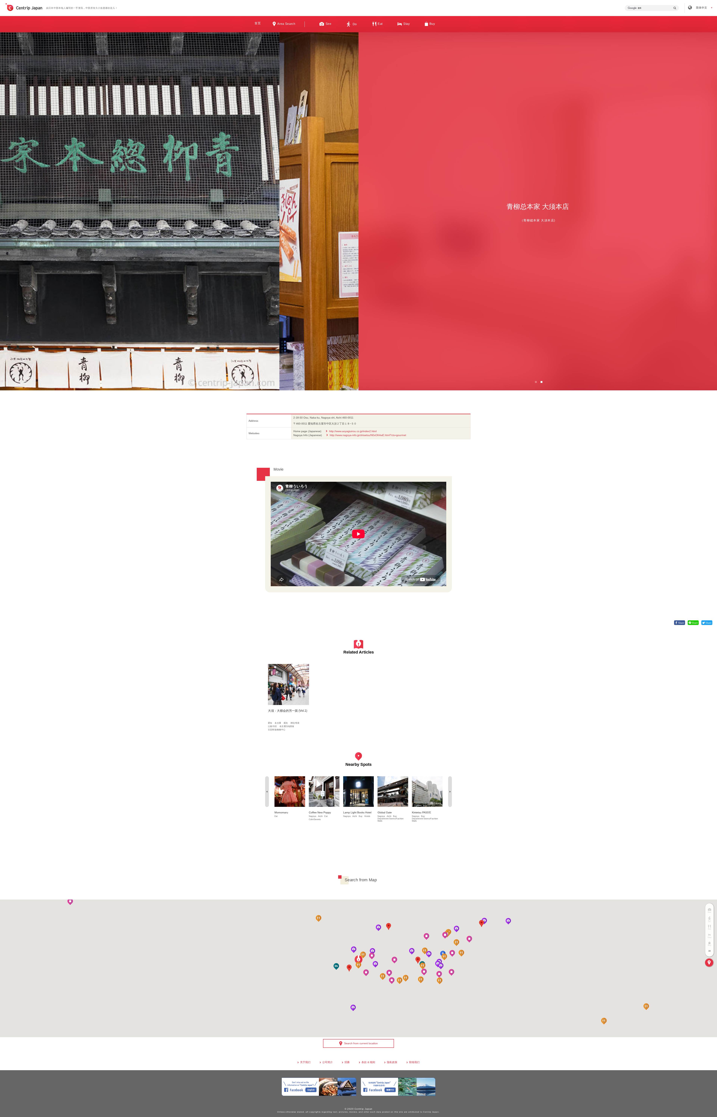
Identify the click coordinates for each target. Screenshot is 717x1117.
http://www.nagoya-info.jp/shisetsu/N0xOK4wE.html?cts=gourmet (368, 435)
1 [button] (536, 382)
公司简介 (327, 1062)
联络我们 (414, 1062)
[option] (179, 211)
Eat (276, 816)
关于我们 (305, 1062)
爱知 (270, 723)
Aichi (320, 816)
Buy (360, 816)
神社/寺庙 (295, 723)
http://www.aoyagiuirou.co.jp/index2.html (353, 431)
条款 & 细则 (368, 1062)
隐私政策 (392, 1062)
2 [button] (541, 382)
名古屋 (278, 723)
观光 (286, 723)
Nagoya (312, 816)
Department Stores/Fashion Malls (391, 819)
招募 (347, 1062)
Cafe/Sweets (315, 819)
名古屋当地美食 (287, 726)
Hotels (367, 816)
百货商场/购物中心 (276, 730)
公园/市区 (272, 726)
